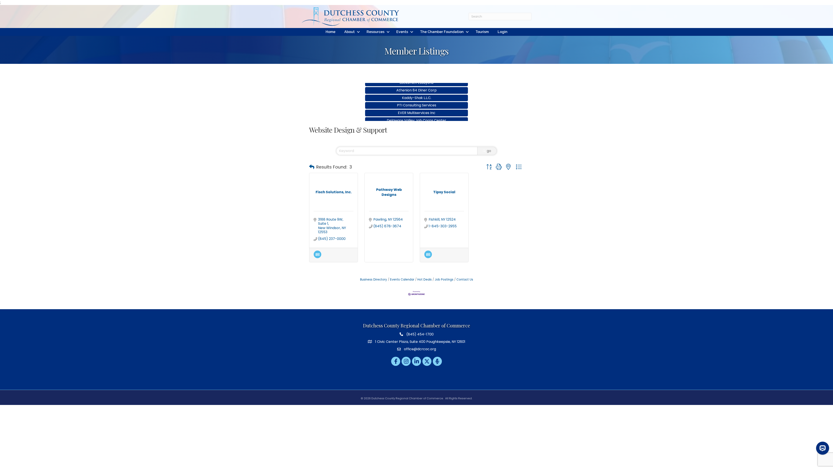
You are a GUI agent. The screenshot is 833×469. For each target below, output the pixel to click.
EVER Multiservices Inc (416, 99)
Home (330, 32)
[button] (311, 167)
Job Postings (444, 279)
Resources (375, 32)
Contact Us (464, 279)
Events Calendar (402, 279)
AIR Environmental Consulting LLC (416, 114)
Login (502, 32)
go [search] (489, 150)
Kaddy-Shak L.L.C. (416, 84)
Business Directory (373, 279)
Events (402, 32)
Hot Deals (424, 279)
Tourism (482, 32)
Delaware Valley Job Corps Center (416, 107)
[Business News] (317, 256)
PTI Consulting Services (416, 92)
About (349, 32)
